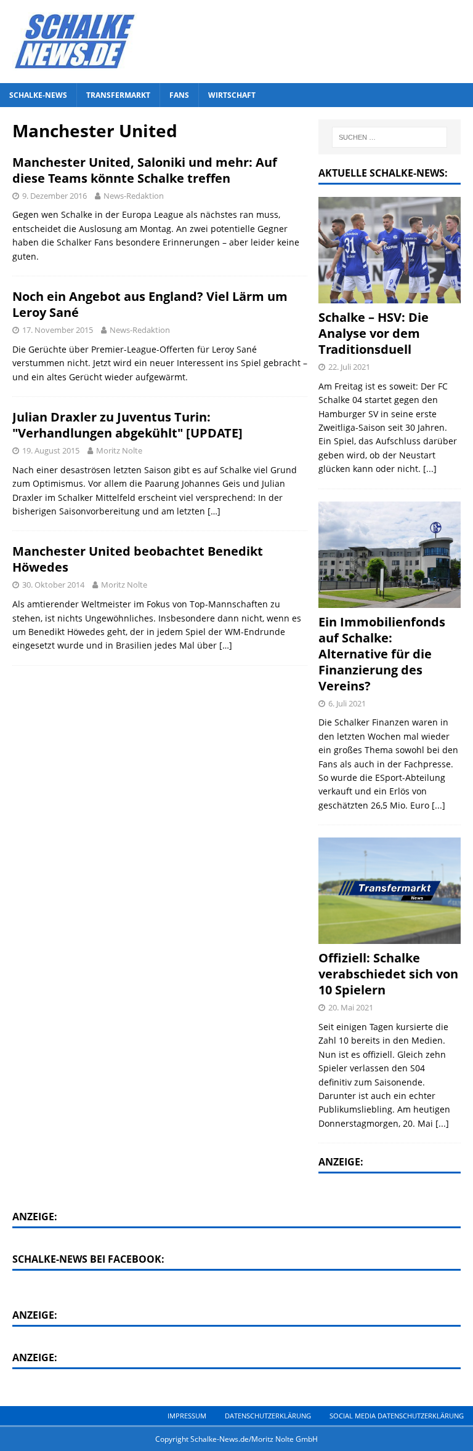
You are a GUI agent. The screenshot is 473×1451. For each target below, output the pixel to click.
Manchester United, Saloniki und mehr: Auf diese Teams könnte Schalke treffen (144, 170)
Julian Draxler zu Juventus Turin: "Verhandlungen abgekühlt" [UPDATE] (127, 425)
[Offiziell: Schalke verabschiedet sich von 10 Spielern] (389, 890)
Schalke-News (38, 95)
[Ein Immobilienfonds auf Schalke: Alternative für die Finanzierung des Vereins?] (389, 555)
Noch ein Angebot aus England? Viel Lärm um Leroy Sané (150, 304)
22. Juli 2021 (349, 366)
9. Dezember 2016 (54, 195)
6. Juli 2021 (347, 703)
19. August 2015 (50, 450)
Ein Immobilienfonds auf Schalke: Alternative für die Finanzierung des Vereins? (381, 654)
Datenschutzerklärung (268, 1415)
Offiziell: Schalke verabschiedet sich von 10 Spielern (388, 973)
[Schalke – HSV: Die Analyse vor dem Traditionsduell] (389, 250)
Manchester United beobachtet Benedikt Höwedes (137, 559)
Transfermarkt (118, 95)
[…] (214, 511)
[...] (430, 468)
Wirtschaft (232, 95)
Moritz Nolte (119, 450)
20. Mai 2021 (350, 1007)
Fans (179, 95)
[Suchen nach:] (389, 137)
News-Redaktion (133, 195)
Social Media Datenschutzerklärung (396, 1415)
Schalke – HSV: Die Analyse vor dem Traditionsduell (373, 333)
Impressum (187, 1415)
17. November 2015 (57, 329)
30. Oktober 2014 (53, 584)
